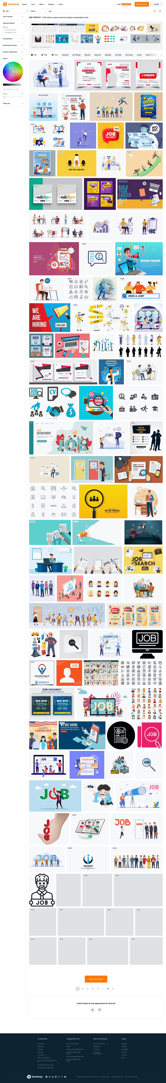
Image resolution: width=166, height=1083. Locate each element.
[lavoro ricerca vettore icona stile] (150, 735)
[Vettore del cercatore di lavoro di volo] (143, 532)
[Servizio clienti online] (47, 289)
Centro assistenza (99, 1044)
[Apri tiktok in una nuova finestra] (59, 1076)
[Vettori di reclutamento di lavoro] (53, 501)
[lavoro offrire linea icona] (68, 890)
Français (124, 1055)
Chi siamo (96, 1049)
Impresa (40, 1052)
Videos (41, 4)
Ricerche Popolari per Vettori (74, 1053)
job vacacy (129, 55)
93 (108, 989)
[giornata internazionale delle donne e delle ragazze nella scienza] (111, 371)
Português (125, 1049)
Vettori (24, 4)
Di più (60, 4)
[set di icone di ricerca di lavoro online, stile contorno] (141, 673)
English (124, 1044)
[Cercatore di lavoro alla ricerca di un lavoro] (92, 469)
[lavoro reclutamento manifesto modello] (148, 106)
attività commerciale (153, 55)
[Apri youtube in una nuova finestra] (65, 1076)
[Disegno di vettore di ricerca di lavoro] (143, 560)
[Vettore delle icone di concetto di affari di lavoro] (53, 403)
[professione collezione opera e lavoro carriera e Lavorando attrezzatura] (101, 673)
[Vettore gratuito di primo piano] (103, 588)
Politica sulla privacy (117, 1077)
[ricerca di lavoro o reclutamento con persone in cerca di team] (102, 703)
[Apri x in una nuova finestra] (62, 1076)
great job (97, 55)
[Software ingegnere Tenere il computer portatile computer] (149, 922)
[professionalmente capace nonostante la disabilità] (148, 317)
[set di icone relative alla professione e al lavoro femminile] (146, 703)
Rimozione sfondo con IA (46, 1065)
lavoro (139, 55)
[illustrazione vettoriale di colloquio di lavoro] (144, 371)
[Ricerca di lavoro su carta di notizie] (144, 136)
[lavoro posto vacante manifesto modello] (73, 106)
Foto (32, 4)
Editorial (51, 4)
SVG (35, 55)
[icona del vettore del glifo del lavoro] (147, 644)
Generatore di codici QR (45, 1068)
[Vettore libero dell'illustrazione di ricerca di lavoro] (72, 346)
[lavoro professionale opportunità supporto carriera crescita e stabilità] (42, 890)
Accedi (156, 4)
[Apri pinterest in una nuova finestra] (56, 1076)
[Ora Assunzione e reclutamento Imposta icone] (138, 403)
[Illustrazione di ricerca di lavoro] (54, 258)
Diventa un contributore (97, 1053)
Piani (118, 4)
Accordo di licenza (72, 1044)
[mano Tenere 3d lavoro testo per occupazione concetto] (49, 829)
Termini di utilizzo (105, 1077)
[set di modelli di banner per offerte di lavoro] (41, 346)
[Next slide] (160, 55)
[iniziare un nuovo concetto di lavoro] (146, 501)
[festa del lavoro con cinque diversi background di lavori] (43, 735)
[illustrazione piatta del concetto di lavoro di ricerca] (111, 437)
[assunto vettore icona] (121, 735)
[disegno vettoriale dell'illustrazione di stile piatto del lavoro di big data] (120, 922)
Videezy (40, 1049)
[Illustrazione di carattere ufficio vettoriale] (50, 560)
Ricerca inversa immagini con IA (47, 1061)
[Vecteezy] (11, 4)
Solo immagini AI (10, 30)
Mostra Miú (145, 39)
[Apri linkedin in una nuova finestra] (52, 1076)
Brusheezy (41, 1044)
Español (124, 1046)
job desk (118, 55)
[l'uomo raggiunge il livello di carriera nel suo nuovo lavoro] (105, 289)
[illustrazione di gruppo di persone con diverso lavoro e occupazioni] (140, 346)
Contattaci (96, 1046)
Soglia (5, 94)
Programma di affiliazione (75, 1049)
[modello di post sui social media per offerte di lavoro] (100, 194)
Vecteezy (40, 1046)
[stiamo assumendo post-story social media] (135, 615)
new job (87, 55)
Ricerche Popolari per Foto (75, 1056)
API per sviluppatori (44, 1058)
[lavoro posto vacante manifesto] (42, 163)
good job (65, 55)
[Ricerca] (154, 11)
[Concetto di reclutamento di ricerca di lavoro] (103, 346)
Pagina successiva (96, 979)
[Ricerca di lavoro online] (96, 403)
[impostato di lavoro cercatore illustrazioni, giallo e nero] (102, 317)
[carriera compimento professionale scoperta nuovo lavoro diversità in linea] (120, 765)
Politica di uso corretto (131, 1077)
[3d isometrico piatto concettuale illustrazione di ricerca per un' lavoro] (70, 588)
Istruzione (41, 1055)
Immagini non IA (10, 32)
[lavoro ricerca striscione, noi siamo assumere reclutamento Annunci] (141, 289)
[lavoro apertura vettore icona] (69, 673)
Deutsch (124, 1052)
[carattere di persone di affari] (42, 588)
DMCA (69, 1046)
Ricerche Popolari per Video (74, 1060)
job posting (76, 55)
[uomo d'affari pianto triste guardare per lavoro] (98, 796)
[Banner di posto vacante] (49, 317)
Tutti (6, 27)
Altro (123, 1057)
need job (108, 55)
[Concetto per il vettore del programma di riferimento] (139, 258)
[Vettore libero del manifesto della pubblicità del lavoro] (140, 194)
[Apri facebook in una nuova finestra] (46, 1076)
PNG (45, 55)
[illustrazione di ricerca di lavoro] (139, 469)
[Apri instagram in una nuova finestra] (49, 1076)
